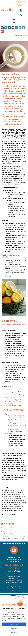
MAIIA (16, 571)
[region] (14, 621)
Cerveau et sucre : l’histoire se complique (11, 528)
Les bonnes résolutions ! (7, 530)
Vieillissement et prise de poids (9, 532)
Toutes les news (20, 35)
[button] (14, 20)
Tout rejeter (14, 632)
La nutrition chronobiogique (8, 534)
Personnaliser (14, 628)
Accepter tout (14, 624)
